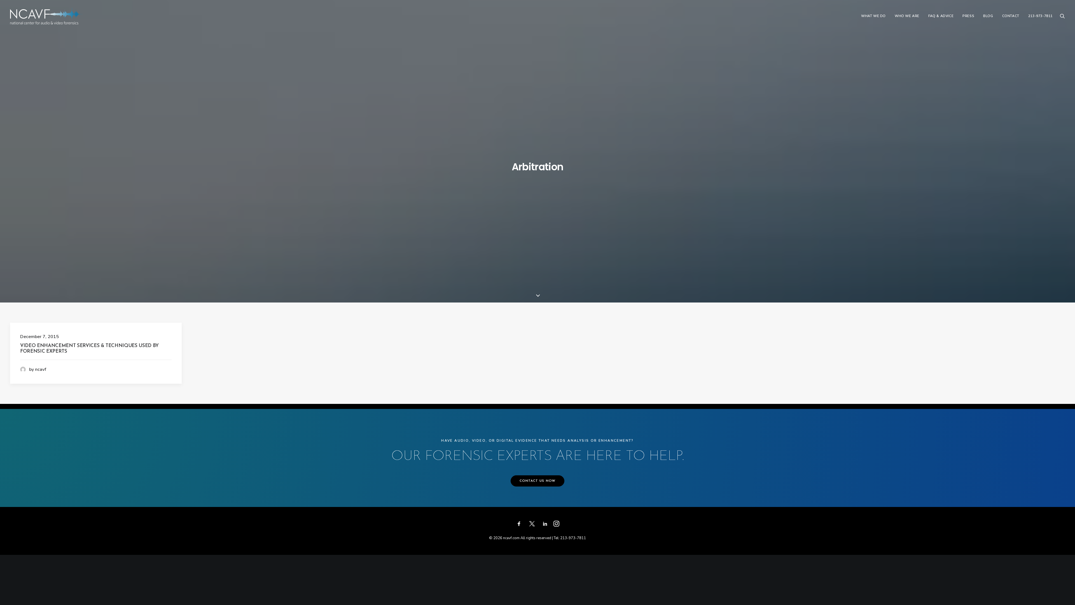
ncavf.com (511, 538)
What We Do (873, 16)
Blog (988, 16)
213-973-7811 (1040, 16)
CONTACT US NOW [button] (538, 481)
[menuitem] (873, 16)
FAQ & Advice (941, 16)
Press (968, 16)
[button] (1062, 16)
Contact (1010, 16)
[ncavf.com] (46, 16)
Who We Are (907, 16)
